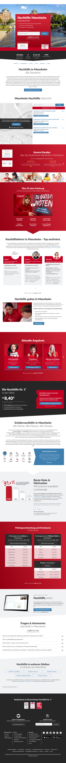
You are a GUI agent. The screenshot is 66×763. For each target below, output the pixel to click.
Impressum (46, 749)
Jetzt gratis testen (13, 367)
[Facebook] (44, 733)
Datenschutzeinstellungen (18, 751)
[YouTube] (51, 733)
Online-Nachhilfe (33, 737)
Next (63, 164)
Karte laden (16, 124)
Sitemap (41, 751)
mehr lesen (32, 281)
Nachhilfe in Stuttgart (42, 675)
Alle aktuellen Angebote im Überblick (9, 686)
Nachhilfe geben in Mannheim (50, 247)
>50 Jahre (19, 55)
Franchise (6, 734)
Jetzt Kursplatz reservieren (33, 367)
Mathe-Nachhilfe (46, 451)
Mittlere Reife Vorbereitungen (47, 543)
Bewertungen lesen (22, 47)
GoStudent (28, 749)
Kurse (30, 743)
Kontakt (46, 751)
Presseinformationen (18, 741)
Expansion (6, 736)
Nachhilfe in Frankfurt (52, 671)
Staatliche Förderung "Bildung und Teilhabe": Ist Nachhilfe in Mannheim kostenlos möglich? (27, 650)
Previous (20, 164)
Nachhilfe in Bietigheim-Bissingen (23, 675)
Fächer (31, 63)
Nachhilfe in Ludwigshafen (14, 671)
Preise (36, 63)
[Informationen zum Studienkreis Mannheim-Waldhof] (63, 128)
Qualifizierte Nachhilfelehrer (20, 737)
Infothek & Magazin (12, 749)
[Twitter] (47, 733)
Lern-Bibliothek (32, 741)
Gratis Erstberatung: (33, 293)
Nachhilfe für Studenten (34, 736)
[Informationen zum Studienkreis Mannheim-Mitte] (63, 111)
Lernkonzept (54, 498)
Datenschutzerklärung (26, 121)
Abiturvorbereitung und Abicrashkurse (18, 543)
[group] (12, 268)
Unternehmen (21, 749)
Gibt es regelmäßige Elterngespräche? (13, 639)
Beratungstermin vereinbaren (33, 90)
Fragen (48, 63)
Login (51, 751)
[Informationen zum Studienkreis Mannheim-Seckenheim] (63, 120)
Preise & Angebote (18, 734)
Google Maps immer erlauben (16, 127)
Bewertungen (39, 158)
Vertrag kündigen (18, 736)
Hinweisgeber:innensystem (32, 751)
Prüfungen (42, 63)
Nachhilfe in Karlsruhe (33, 671)
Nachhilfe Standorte (33, 734)
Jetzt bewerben (38, 323)
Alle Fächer (16, 739)
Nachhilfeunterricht (38, 496)
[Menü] (11, 162)
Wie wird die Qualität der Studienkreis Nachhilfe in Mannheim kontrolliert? (23, 636)
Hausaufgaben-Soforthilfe (34, 739)
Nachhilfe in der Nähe (29, 681)
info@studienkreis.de (33, 755)
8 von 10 (36, 55)
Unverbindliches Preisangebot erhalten (50, 403)
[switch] (10, 163)
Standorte (16, 63)
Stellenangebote (8, 737)
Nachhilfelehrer (24, 63)
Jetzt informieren (52, 367)
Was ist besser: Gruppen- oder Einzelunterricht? (15, 643)
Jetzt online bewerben (18, 724)
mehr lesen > (49, 462)
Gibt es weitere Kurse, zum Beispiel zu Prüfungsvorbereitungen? (20, 646)
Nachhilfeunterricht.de (38, 749)
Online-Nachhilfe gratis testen (42, 609)
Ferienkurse (47, 565)
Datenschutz (54, 749)
